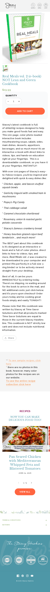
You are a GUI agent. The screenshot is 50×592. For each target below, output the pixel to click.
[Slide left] (18, 483)
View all (25, 492)
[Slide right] (31, 483)
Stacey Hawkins (28, 581)
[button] (33, 5)
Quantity (11, 95)
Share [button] (11, 338)
